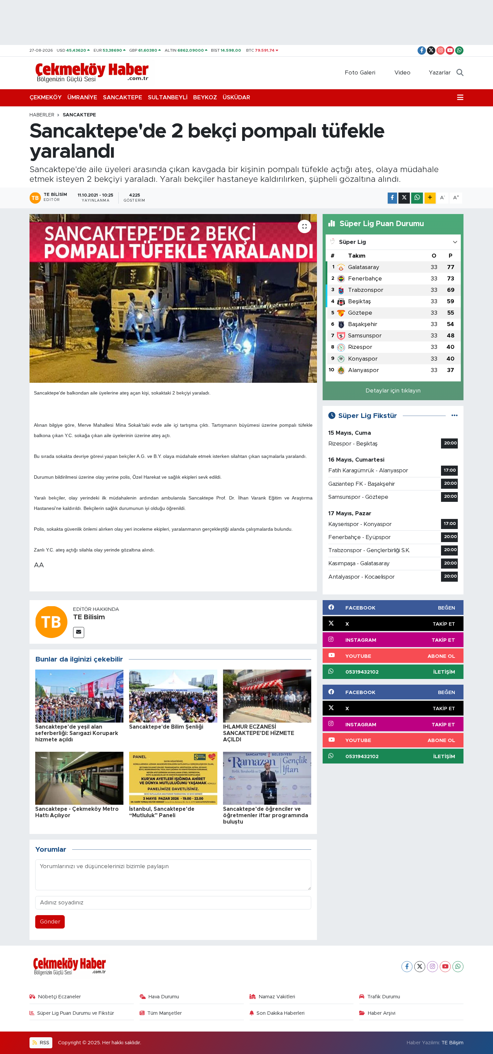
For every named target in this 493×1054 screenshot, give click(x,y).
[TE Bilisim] (51, 621)
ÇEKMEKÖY (46, 97)
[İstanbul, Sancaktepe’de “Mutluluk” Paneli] (173, 778)
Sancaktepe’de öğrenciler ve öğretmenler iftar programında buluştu (265, 815)
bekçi (181, 393)
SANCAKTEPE (122, 97)
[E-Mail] (78, 632)
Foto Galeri (360, 72)
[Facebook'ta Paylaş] (392, 198)
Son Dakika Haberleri (281, 1013)
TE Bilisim (89, 617)
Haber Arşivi (381, 1013)
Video (402, 72)
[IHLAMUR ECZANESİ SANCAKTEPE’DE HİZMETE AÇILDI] (267, 695)
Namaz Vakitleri (277, 996)
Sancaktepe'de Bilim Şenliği (166, 727)
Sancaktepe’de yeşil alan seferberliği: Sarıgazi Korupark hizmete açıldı (76, 733)
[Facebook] (407, 966)
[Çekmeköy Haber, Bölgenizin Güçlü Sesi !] (92, 72)
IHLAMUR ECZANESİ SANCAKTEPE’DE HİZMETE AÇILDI (258, 733)
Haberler (42, 115)
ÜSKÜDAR (236, 97)
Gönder (50, 922)
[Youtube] (445, 966)
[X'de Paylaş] (404, 198)
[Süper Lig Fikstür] (454, 416)
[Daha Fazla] (430, 198)
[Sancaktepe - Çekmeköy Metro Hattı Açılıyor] (79, 778)
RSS (44, 1042)
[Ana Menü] (460, 97)
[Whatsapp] (457, 966)
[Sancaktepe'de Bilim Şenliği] (173, 695)
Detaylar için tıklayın (393, 390)
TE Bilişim (452, 1042)
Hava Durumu (164, 996)
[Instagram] (432, 966)
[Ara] (459, 72)
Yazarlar (440, 72)
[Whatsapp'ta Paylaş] (417, 198)
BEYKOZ (205, 97)
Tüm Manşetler (164, 1013)
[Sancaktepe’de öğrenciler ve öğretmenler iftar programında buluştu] (267, 778)
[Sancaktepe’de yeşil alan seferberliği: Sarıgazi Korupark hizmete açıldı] (79, 695)
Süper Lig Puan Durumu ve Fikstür (75, 1013)
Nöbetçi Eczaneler (59, 996)
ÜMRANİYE (82, 97)
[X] (419, 966)
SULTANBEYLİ (167, 97)
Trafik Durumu (383, 996)
